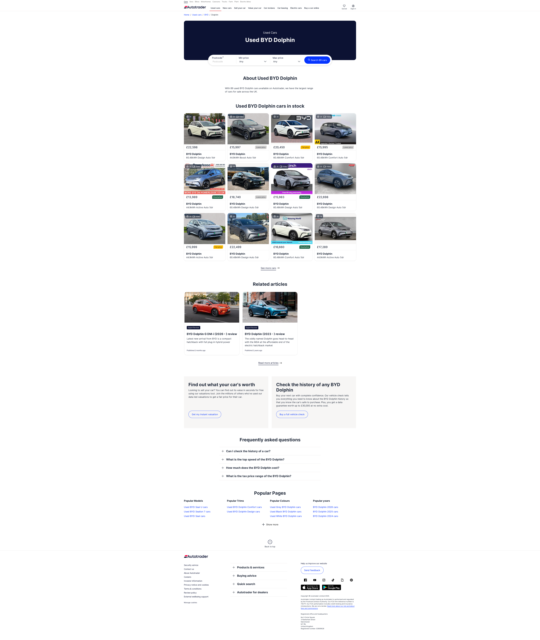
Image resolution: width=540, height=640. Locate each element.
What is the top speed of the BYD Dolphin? (255, 459)
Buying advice (246, 575)
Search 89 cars (319, 60)
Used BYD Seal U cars (196, 507)
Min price (244, 57)
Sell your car (240, 8)
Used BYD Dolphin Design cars (243, 511)
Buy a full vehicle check (292, 414)
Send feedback (312, 570)
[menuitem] (215, 8)
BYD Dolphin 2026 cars (325, 507)
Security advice (191, 565)
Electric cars (296, 8)
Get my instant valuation (205, 414)
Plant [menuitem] (236, 2)
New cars (227, 8)
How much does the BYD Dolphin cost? (252, 467)
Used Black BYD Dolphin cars (285, 511)
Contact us (189, 569)
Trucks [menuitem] (224, 2)
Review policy (190, 592)
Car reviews (269, 8)
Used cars (215, 8)
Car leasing (282, 8)
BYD (206, 15)
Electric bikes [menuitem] (245, 2)
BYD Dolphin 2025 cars (325, 511)
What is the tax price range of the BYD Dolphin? (258, 476)
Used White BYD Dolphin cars (286, 516)
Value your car (254, 8)
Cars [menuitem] (186, 2)
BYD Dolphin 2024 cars (325, 516)
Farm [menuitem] (231, 2)
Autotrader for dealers (252, 592)
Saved (344, 9)
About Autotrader (192, 573)
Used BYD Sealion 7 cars (197, 511)
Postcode (217, 57)
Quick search (246, 584)
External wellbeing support (196, 596)
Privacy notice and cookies (196, 585)
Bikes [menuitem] (197, 2)
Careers (187, 577)
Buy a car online (311, 8)
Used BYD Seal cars (194, 516)
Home (186, 15)
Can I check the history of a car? (248, 451)
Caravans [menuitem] (216, 2)
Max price (278, 57)
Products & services (250, 567)
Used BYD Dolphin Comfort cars (244, 507)
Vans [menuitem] (191, 2)
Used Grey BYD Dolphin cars (285, 507)
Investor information (193, 581)
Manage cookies (190, 602)
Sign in (353, 9)
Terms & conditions (192, 589)
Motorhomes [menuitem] (206, 2)
